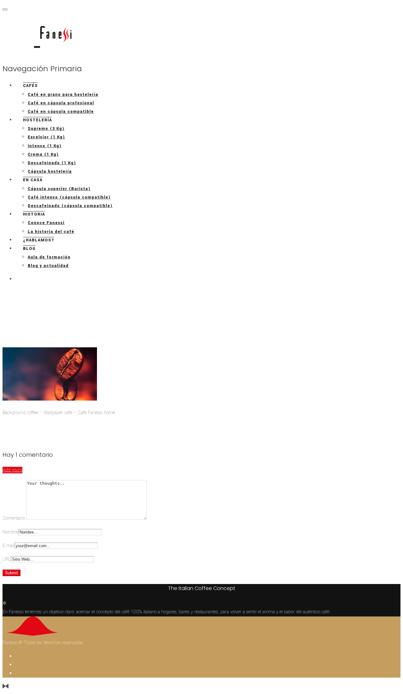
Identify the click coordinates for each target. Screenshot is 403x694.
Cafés (30, 86)
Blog (29, 249)
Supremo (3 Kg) (46, 128)
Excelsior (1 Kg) (46, 137)
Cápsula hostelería (50, 171)
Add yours (12, 470)
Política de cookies (37, 665)
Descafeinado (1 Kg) (52, 163)
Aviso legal (27, 656)
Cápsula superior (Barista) (59, 189)
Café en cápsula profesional (61, 103)
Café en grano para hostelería (63, 94)
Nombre (10, 532)
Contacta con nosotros (42, 673)
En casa (33, 180)
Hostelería (37, 120)
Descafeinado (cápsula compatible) (70, 206)
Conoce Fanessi (46, 223)
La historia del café (51, 231)
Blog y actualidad (48, 266)
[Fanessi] (37, 37)
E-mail (8, 545)
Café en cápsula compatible (61, 111)
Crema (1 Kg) (43, 154)
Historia (34, 214)
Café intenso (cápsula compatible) (69, 197)
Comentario (14, 518)
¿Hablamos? (38, 240)
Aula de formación (49, 257)
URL (7, 559)
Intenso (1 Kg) (45, 146)
